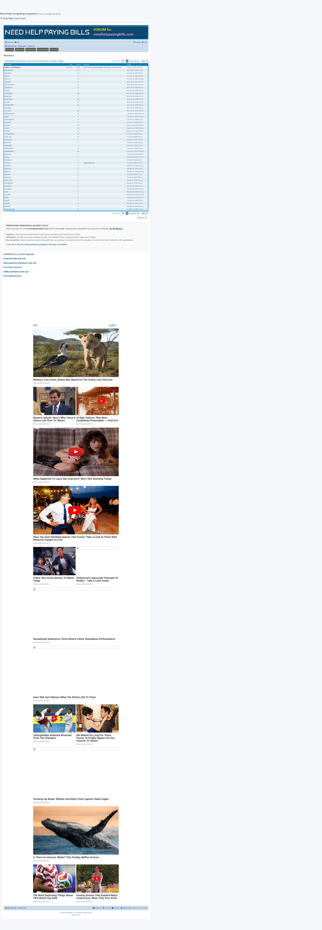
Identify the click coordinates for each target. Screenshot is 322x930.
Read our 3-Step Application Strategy (49, 14)
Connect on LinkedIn (58, 244)
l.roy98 (7, 128)
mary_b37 (8, 79)
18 (78, 93)
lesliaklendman (9, 151)
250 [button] (143, 61)
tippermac (8, 125)
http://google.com (89, 163)
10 (78, 99)
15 (78, 125)
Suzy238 (7, 194)
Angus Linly (8, 180)
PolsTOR (7, 174)
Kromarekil (8, 186)
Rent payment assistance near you (20, 263)
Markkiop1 (8, 177)
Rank (71, 64)
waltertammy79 (9, 113)
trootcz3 (7, 163)
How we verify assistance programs (32, 244)
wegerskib (8, 96)
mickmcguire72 (9, 119)
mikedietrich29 (9, 105)
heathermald (8, 99)
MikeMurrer (8, 160)
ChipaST (7, 203)
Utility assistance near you (16, 272)
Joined (129, 64)
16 (78, 110)
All (16, 61)
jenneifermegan (9, 84)
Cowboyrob (8, 139)
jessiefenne (8, 165)
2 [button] (129, 61)
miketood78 (8, 87)
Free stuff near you (13, 276)
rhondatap (8, 108)
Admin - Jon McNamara (12, 67)
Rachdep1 (8, 73)
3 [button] (132, 61)
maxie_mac (8, 137)
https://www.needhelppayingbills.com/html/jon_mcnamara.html (102, 67)
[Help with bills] (76, 32)
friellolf (7, 197)
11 (78, 79)
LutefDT (7, 200)
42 (78, 70)
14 (78, 73)
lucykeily (7, 90)
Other (61, 61)
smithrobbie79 (9, 148)
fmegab (7, 157)
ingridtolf (7, 131)
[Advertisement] (61, 7)
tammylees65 (9, 183)
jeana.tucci (8, 168)
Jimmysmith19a (9, 134)
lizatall (6, 116)
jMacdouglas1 (9, 70)
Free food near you (13, 267)
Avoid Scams (19, 18)
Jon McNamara (115, 229)
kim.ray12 (8, 110)
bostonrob (8, 142)
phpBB (69, 912)
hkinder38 (8, 122)
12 (78, 131)
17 (78, 84)
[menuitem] (16, 42)
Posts (78, 64)
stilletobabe (8, 145)
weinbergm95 (9, 93)
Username (8, 64)
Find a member (9, 61)
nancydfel (8, 82)
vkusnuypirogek (10, 209)
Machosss (8, 154)
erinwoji (7, 102)
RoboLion (8, 171)
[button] (123, 61)
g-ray (6, 192)
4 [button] (135, 61)
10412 (78, 67)
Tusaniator (8, 189)
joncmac (7, 76)
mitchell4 (7, 206)
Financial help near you (15, 258)
